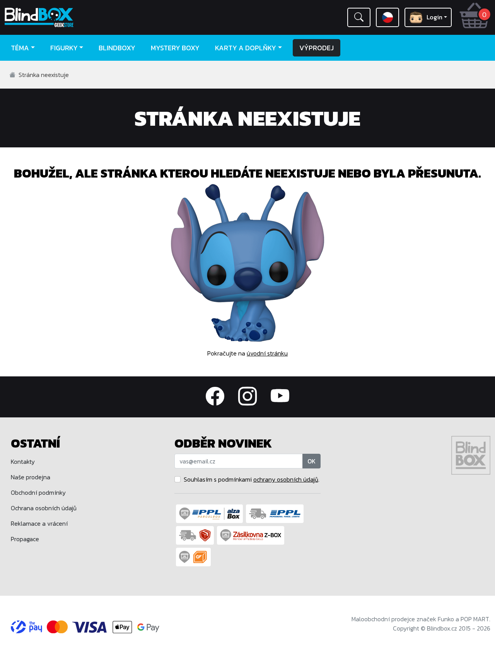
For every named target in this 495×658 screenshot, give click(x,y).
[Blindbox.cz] (62, 17)
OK (311, 461)
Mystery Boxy (175, 48)
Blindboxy (117, 48)
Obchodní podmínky (38, 492)
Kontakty (23, 461)
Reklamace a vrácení (39, 523)
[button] (358, 17)
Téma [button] (20, 48)
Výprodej (316, 48)
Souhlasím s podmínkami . (251, 479)
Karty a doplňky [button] (245, 48)
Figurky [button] (64, 48)
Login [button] (434, 17)
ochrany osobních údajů (285, 479)
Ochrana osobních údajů (44, 508)
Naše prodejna (30, 477)
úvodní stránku (267, 353)
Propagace (25, 538)
